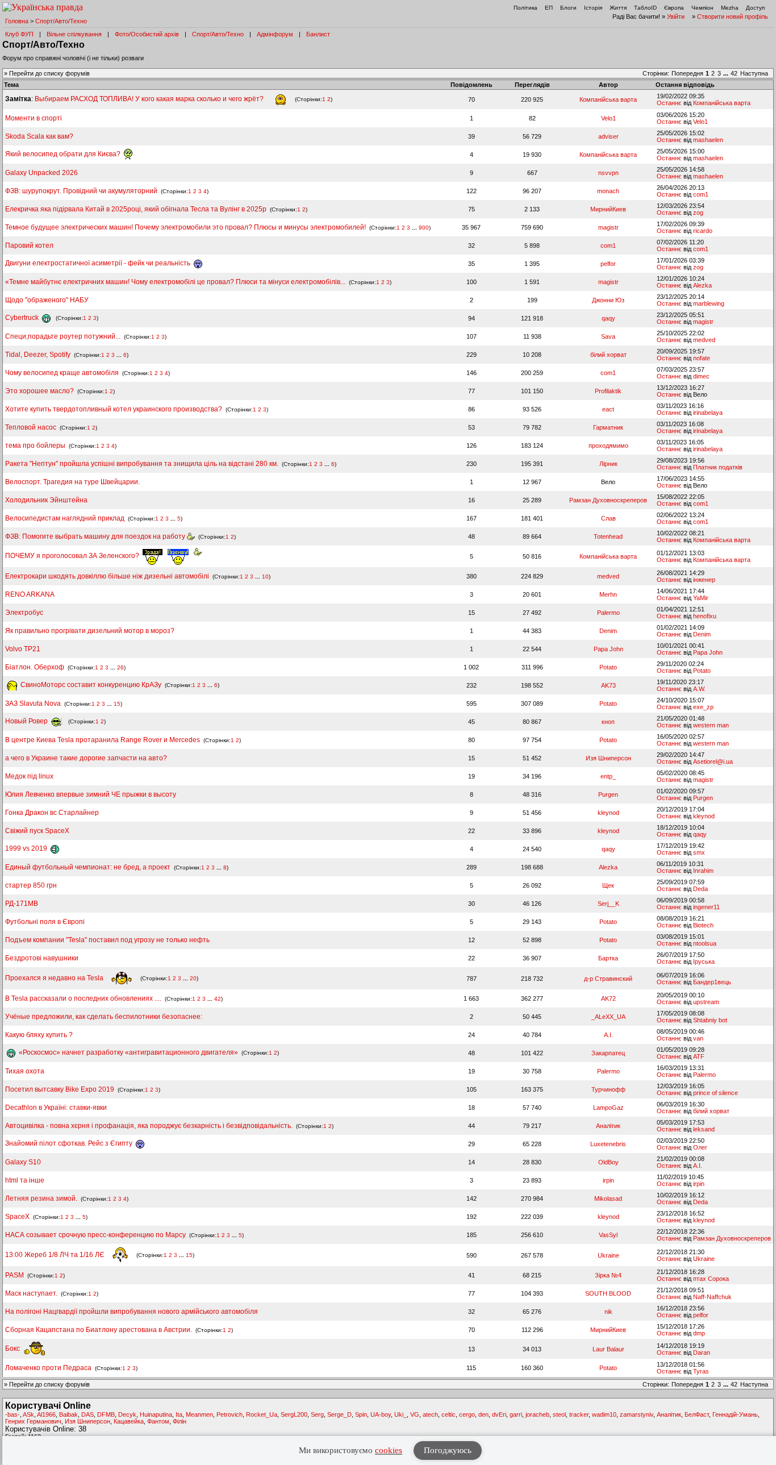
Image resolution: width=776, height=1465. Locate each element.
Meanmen (199, 1414)
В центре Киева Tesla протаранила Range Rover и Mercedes (102, 740)
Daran (701, 1352)
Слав (608, 518)
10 (265, 576)
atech (430, 1414)
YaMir (700, 597)
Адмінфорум (275, 34)
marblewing (708, 303)
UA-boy (380, 1414)
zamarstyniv (636, 1414)
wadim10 (604, 1414)
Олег (700, 1147)
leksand (704, 1129)
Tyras (701, 1371)
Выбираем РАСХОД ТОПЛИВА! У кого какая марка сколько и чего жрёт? (150, 99)
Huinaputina (156, 1414)
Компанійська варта (608, 99)
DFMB (106, 1414)
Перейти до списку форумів (49, 73)
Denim (608, 630)
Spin (361, 1414)
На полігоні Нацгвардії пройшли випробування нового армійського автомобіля (131, 1312)
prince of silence (715, 1092)
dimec (701, 376)
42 (734, 73)
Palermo (608, 612)
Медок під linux (29, 776)
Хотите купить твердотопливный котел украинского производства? (113, 409)
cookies (388, 1450)
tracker (579, 1414)
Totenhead (608, 536)
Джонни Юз (608, 300)
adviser (608, 136)
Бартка (608, 958)
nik (608, 1311)
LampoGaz (608, 1107)
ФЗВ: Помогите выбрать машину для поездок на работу (96, 536)
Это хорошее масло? (39, 391)
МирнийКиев (608, 209)
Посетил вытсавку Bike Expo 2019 (60, 1089)
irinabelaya (708, 412)
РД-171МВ (21, 904)
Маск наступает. (32, 1293)
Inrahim (703, 870)
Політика (525, 8)
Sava (608, 336)
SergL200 (294, 1414)
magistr (608, 227)
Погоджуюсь (448, 1450)
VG (414, 1414)
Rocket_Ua (261, 1414)
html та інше (24, 1180)
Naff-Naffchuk (712, 1296)
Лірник (608, 463)
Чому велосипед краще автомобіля (62, 373)
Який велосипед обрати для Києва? (63, 154)
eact (608, 409)
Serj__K (608, 903)
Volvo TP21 (22, 649)
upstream (706, 1001)
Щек (608, 885)
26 (120, 667)
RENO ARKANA (30, 594)
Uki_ (400, 1414)
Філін (179, 1421)
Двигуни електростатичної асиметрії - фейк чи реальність (98, 263)
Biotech (703, 925)
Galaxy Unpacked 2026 (41, 173)
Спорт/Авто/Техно (61, 21)
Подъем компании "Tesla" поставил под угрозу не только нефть (107, 940)
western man (711, 725)
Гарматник (608, 427)
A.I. (608, 1034)
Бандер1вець (712, 982)
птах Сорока (711, 1278)
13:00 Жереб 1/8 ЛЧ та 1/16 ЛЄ (55, 1255)
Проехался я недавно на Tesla (55, 978)
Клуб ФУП (19, 34)
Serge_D (339, 1414)
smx (699, 852)
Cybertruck (22, 318)
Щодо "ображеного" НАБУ (47, 300)
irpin (608, 1180)
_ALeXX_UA (608, 1016)
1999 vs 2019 (27, 848)
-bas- (12, 1414)
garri (516, 1414)
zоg (698, 212)
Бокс (13, 1348)
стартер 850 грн (31, 885)
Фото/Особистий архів (147, 34)
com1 (700, 194)
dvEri (499, 1414)
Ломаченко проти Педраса (49, 1368)
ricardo (702, 230)
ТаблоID (645, 8)
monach (608, 191)
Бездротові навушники (41, 958)
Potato (608, 667)
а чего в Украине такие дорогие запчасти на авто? (86, 758)
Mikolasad (608, 1198)
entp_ (608, 776)
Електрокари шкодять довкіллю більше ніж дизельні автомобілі (107, 576)
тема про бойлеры (35, 446)
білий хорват (608, 354)
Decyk (127, 1414)
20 (193, 978)
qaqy (608, 318)
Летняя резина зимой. (41, 1198)
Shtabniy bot (710, 1020)
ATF (698, 1056)
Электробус (24, 613)
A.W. (699, 688)
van (698, 1038)
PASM (14, 1275)
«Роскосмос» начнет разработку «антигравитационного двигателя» (127, 1052)
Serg (317, 1414)
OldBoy (608, 1162)
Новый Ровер (27, 721)
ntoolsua (704, 943)
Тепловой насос (30, 427)
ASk (28, 1414)
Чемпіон (702, 8)
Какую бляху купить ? (39, 1035)
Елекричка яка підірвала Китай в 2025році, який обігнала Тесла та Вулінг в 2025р (135, 209)
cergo (467, 1414)
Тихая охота (24, 1071)
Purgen (608, 794)
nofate (701, 358)
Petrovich (229, 1414)
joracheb (537, 1414)
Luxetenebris (608, 1144)
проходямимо (608, 445)
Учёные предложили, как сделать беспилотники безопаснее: (103, 1017)
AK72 (608, 998)
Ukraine (608, 1255)
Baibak (68, 1414)
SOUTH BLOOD (608, 1293)
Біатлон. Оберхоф (34, 667)
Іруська (704, 961)
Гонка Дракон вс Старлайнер (52, 813)
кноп (608, 721)
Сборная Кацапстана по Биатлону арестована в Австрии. (98, 1330)
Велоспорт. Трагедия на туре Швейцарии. (72, 482)
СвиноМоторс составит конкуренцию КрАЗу (90, 685)
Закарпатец (608, 1053)
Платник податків (717, 467)
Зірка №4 (608, 1275)
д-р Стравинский (608, 978)
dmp (699, 1333)
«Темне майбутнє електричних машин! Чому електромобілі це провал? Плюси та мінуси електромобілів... (176, 282)
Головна (16, 21)
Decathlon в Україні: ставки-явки (56, 1108)
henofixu (704, 616)
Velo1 (608, 118)
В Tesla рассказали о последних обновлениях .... (84, 998)
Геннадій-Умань (735, 1414)
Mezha (730, 8)
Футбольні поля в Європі (45, 922)
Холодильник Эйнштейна (46, 500)
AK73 (608, 685)
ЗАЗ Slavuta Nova (33, 703)
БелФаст (697, 1414)
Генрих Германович (33, 1421)
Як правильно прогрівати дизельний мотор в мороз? (89, 631)
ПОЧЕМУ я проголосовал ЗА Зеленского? (73, 556)
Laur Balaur (608, 1349)
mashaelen (708, 139)
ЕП (549, 8)
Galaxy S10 (23, 1162)
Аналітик (608, 1125)
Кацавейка (129, 1421)
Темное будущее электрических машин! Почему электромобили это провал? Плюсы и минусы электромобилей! (185, 227)
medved (704, 339)
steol (559, 1414)
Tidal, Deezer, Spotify (37, 355)
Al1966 (46, 1414)
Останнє (669, 102)
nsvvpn (608, 172)
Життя (618, 8)
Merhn (608, 594)
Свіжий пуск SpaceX (37, 831)
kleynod (608, 812)
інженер (704, 579)
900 (424, 227)
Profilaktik (608, 391)
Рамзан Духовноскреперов (608, 500)
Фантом (158, 1421)
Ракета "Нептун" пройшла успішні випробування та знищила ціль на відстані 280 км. (141, 464)
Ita (179, 1414)
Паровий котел (29, 245)
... (726, 73)
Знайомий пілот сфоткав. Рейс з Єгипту (69, 1143)
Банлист (318, 34)
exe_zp (703, 707)
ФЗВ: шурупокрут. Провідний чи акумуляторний (81, 191)
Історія (593, 8)
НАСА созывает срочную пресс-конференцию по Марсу (95, 1235)
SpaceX (17, 1217)
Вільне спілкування (74, 34)
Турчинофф (608, 1089)
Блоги (568, 8)
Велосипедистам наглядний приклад (65, 518)
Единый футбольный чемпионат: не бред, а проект (87, 867)
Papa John (608, 649)
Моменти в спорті (33, 118)
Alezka (702, 285)
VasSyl (608, 1234)
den (483, 1414)
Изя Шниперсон (608, 758)
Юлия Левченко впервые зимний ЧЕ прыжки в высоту (90, 794)
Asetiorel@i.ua (713, 761)
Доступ (755, 8)
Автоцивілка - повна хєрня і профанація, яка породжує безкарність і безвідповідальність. (149, 1126)
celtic (448, 1414)
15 (117, 704)
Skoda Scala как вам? (39, 136)
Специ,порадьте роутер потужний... (62, 336)
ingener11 (706, 907)
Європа (674, 8)
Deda (700, 888)
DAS (87, 1414)
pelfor (608, 263)
